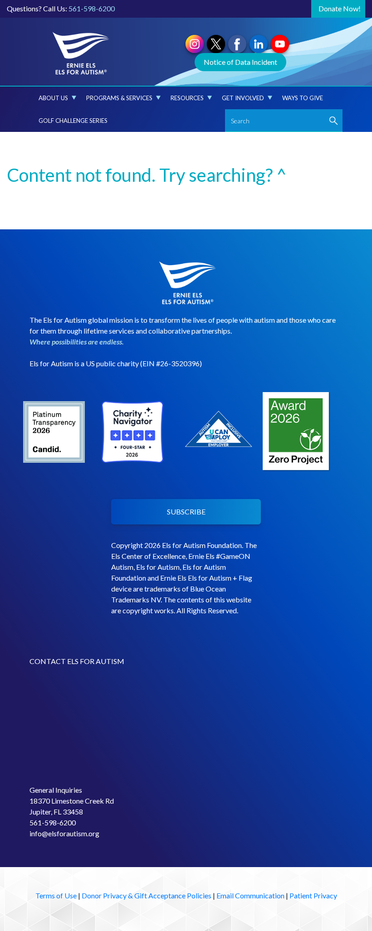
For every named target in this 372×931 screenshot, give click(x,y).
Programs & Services (119, 98)
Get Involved (243, 98)
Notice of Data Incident (240, 62)
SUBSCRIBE (186, 511)
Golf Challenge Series (73, 120)
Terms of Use (56, 895)
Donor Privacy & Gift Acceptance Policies (146, 895)
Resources (187, 98)
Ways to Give (302, 98)
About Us (53, 98)
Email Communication (250, 895)
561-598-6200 (92, 8)
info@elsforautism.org (64, 833)
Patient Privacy (313, 895)
